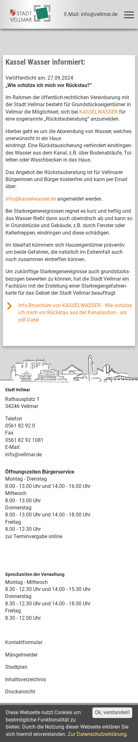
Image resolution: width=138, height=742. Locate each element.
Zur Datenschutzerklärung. (98, 734)
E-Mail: (13, 447)
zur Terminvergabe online (33, 536)
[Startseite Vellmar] (30, 14)
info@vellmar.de (23, 454)
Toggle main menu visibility (128, 14)
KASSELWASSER (98, 112)
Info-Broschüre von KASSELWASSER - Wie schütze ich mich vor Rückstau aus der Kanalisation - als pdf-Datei (75, 312)
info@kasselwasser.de (30, 199)
